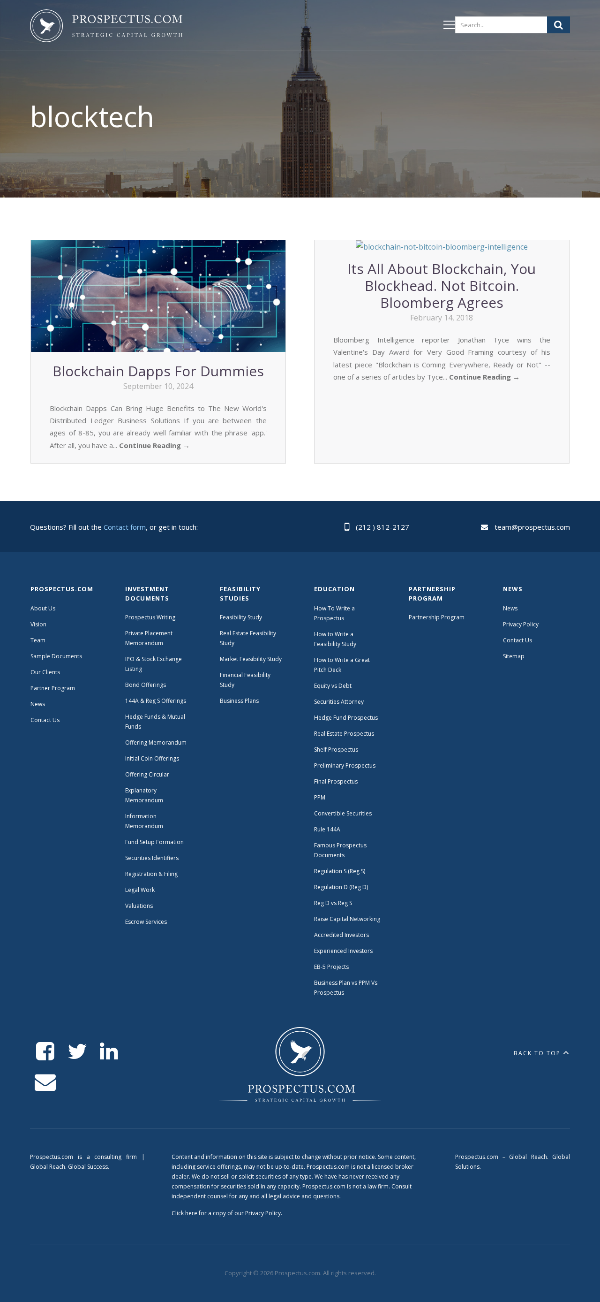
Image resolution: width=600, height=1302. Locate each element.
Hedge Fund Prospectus (346, 718)
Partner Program (52, 688)
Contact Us (45, 720)
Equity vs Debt (333, 686)
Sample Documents (56, 656)
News (37, 704)
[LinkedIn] (109, 1051)
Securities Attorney (339, 702)
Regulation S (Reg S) (339, 871)
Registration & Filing (151, 874)
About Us (42, 608)
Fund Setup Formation (154, 842)
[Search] (558, 24)
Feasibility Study (241, 617)
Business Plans (239, 701)
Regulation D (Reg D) (341, 887)
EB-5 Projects (331, 967)
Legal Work (140, 890)
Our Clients (45, 672)
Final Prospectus (336, 781)
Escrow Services (146, 922)
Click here (184, 1213)
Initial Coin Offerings (152, 758)
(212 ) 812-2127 (382, 527)
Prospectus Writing (150, 617)
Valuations (139, 906)
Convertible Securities (343, 813)
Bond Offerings (145, 685)
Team (37, 640)
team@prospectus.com (532, 527)
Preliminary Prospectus (344, 765)
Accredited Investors (341, 935)
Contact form (125, 527)
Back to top (537, 1053)
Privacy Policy (521, 624)
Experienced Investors (343, 951)
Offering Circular (147, 774)
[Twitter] (77, 1051)
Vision (38, 624)
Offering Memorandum (156, 742)
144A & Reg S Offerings (155, 701)
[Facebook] (45, 1051)
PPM (319, 797)
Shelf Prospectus (336, 750)
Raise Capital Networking (347, 919)
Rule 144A (328, 829)
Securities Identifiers (152, 858)
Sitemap (514, 656)
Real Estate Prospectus (344, 734)
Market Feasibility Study (251, 659)
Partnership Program (437, 617)
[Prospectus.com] (106, 27)
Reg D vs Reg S (333, 903)
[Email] (45, 1082)
